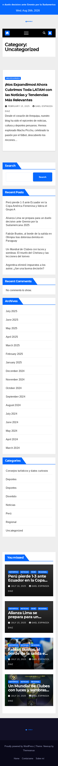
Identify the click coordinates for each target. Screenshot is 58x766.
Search (10, 165)
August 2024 (13, 405)
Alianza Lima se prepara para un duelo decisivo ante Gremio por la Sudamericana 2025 (28, 221)
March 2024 (13, 448)
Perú (8, 513)
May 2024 (11, 430)
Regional (11, 522)
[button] (44, 33)
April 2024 (12, 439)
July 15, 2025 (19, 623)
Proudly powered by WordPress (19, 746)
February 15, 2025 (19, 106)
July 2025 (11, 311)
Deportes (11, 479)
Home (16, 758)
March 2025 (13, 345)
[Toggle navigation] (26, 33)
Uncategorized (13, 78)
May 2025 (11, 328)
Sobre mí (40, 758)
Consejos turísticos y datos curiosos (27, 470)
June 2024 (12, 422)
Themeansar (28, 750)
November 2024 (15, 379)
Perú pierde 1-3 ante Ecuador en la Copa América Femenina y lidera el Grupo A (26, 206)
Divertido (11, 496)
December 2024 (15, 371)
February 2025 (14, 354)
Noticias (10, 505)
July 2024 (11, 413)
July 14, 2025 (19, 696)
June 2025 (12, 319)
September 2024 (15, 396)
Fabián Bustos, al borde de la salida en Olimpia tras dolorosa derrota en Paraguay (29, 237)
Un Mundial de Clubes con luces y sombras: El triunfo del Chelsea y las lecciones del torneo (27, 253)
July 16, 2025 (19, 586)
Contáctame (27, 758)
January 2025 (14, 362)
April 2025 (12, 336)
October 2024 (14, 388)
